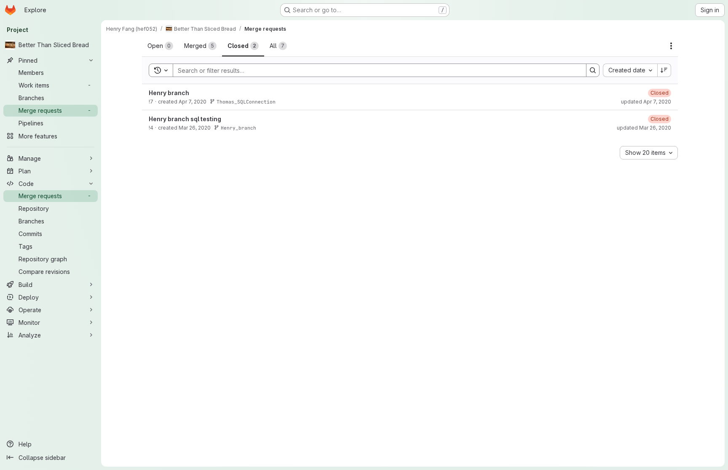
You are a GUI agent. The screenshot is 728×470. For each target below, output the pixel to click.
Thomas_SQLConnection (246, 101)
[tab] (160, 45)
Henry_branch (238, 128)
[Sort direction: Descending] (664, 70)
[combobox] (630, 70)
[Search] (593, 70)
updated (646, 101)
